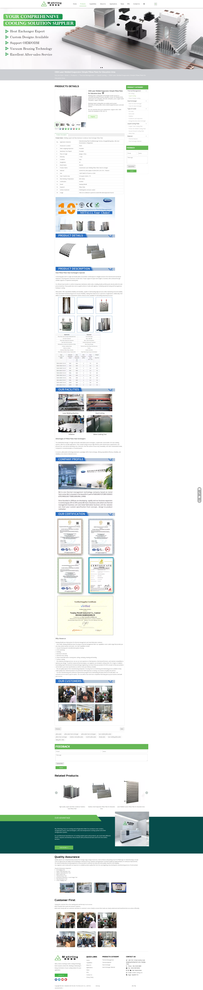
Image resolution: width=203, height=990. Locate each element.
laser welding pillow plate (114, 737)
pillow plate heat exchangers (88, 734)
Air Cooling (131, 93)
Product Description (61, 135)
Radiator (131, 116)
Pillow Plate (132, 133)
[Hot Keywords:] (155, 4)
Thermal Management (134, 91)
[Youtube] (62, 979)
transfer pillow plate (91, 737)
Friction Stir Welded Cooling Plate (137, 128)
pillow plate (59, 734)
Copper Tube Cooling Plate (135, 126)
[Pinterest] (65, 979)
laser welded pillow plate (105, 734)
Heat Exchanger (132, 101)
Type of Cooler (131, 109)
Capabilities (89, 962)
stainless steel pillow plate (76, 737)
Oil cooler (131, 111)
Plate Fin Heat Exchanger (135, 103)
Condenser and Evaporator (135, 118)
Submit (131, 171)
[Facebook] (56, 979)
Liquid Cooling (132, 96)
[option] (67, 888)
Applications (89, 967)
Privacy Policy (89, 977)
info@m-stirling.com (137, 972)
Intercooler (131, 114)
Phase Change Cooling (134, 98)
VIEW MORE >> (64, 847)
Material (129, 136)
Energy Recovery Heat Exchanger (137, 121)
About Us (88, 965)
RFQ (87, 972)
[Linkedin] (59, 979)
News (87, 970)
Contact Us (61, 975)
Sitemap (98, 986)
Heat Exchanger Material (135, 141)
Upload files (131, 166)
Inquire (93, 117)
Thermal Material (133, 139)
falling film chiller (60, 740)
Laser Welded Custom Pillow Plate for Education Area (131, 806)
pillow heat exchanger (61, 737)
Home (88, 960)
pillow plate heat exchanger (71, 734)
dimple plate (102, 737)
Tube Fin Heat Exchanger (135, 106)
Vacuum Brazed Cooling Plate (136, 131)
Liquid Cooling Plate (133, 124)
